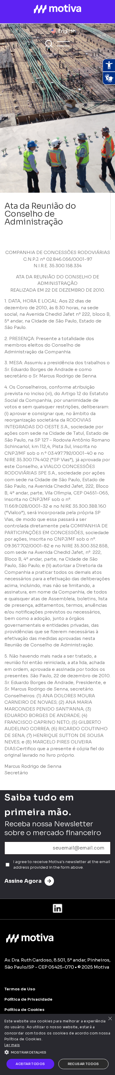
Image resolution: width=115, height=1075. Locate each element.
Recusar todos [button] (83, 1064)
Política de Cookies (24, 1009)
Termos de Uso (19, 989)
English (67, 31)
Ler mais (12, 1045)
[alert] (57, 1044)
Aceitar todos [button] (30, 1064)
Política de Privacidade (28, 999)
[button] (57, 1051)
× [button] (110, 1019)
